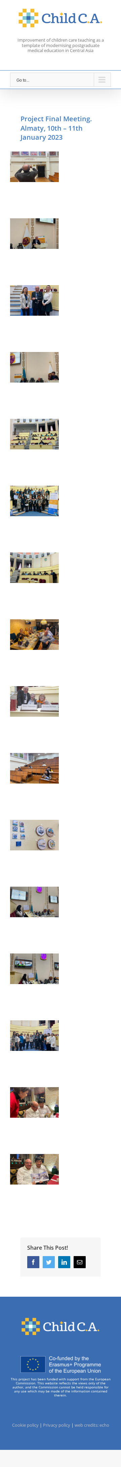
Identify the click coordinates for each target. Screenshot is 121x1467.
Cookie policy (25, 1425)
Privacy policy (56, 1425)
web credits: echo (92, 1425)
